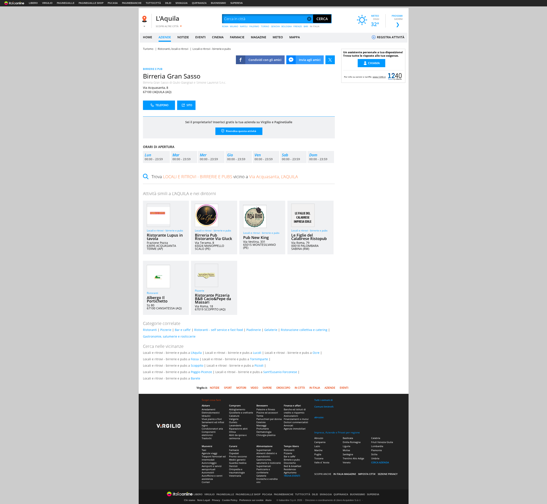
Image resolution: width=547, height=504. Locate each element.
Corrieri (206, 482)
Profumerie (262, 428)
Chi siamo (189, 500)
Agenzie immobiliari (295, 428)
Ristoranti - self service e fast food (218, 330)
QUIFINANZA (199, 3)
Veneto (347, 462)
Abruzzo (318, 438)
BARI (306, 26)
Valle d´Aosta (321, 462)
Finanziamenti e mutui (296, 419)
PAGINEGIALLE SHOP (91, 3)
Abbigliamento (237, 409)
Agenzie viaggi (209, 453)
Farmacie (234, 450)
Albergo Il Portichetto (157, 299)
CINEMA (218, 37)
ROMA (225, 26)
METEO (278, 37)
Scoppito (197, 365)
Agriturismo (290, 472)
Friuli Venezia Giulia (382, 442)
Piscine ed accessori (267, 412)
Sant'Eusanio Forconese (280, 372)
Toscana (318, 458)
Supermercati (263, 450)
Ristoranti (152, 293)
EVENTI (200, 37)
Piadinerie (253, 330)
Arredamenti (208, 409)
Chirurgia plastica (265, 435)
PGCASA (113, 3)
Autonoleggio (209, 462)
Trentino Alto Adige (353, 458)
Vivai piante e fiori (212, 419)
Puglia (317, 454)
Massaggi (261, 425)
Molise (346, 450)
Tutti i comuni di (323, 400)
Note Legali (203, 500)
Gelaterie (270, 330)
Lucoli (257, 353)
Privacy (216, 500)
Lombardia (377, 446)
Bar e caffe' (183, 330)
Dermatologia (263, 431)
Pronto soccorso (238, 456)
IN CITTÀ (300, 388)
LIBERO (33, 3)
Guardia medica (237, 462)
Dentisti (233, 466)
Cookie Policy (229, 500)
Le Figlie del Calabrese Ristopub (309, 237)
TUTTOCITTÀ (153, 3)
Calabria (375, 438)
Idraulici (206, 415)
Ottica (232, 431)
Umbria (375, 458)
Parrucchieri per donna (269, 419)
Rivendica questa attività (240, 131)
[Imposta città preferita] (145, 19)
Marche (318, 450)
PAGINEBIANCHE (131, 3)
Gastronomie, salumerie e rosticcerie (169, 336)
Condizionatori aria (212, 428)
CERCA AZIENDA (380, 462)
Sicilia (374, 454)
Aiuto (268, 500)
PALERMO (254, 26)
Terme (259, 415)
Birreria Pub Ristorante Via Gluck (213, 237)
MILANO (234, 26)
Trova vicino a (224, 176)
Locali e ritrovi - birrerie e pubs (165, 230)
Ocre (316, 353)
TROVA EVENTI (292, 475)
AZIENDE (165, 37)
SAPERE (267, 388)
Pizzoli (258, 365)
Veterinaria (235, 475)
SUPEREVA (236, 3)
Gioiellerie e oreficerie (241, 412)
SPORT (228, 388)
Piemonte (376, 450)
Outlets (233, 422)
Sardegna (348, 454)
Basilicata (348, 438)
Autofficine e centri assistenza (212, 477)
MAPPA (294, 37)
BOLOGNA (286, 26)
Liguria (346, 446)
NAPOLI (244, 26)
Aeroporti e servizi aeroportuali (212, 467)
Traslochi (207, 438)
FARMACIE (237, 37)
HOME (147, 37)
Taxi (204, 450)
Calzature (234, 415)
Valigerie (233, 419)
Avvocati (288, 425)
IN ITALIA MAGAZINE (344, 474)
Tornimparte (259, 359)
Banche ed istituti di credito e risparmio (295, 411)
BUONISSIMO (218, 3)
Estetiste (261, 422)
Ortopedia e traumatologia (237, 471)
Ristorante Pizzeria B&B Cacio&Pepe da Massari (213, 299)
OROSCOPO (283, 388)
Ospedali (234, 453)
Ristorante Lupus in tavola (165, 237)
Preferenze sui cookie (251, 500)
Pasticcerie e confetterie (263, 471)
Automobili (208, 472)
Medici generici (237, 459)
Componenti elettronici (209, 433)
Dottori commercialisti (296, 422)
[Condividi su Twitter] (330, 59)
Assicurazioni (291, 415)
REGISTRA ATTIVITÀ (390, 37)
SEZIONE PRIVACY (388, 474)
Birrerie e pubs (292, 459)
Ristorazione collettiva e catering (304, 330)
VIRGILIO (47, 3)
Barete (195, 378)
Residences (290, 469)
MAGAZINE (258, 37)
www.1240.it (379, 76)
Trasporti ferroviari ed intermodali (214, 458)
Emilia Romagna (351, 442)
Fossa (195, 359)
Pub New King (256, 237)
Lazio (317, 446)
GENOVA (275, 26)
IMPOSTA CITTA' (367, 474)
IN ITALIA (314, 26)
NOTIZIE (183, 37)
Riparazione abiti (238, 428)
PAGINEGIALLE (65, 3)
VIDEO (254, 388)
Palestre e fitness (265, 409)
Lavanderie (235, 425)
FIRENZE (297, 26)
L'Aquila (167, 18)
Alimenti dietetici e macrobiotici (266, 455)
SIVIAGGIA (181, 3)
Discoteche (290, 462)
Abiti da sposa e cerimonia (238, 436)
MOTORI (241, 388)
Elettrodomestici (211, 412)
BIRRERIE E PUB (152, 69)
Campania (319, 442)
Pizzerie (199, 290)
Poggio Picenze (201, 372)
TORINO (265, 26)
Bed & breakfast (292, 466)
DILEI (168, 3)
